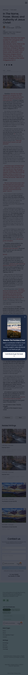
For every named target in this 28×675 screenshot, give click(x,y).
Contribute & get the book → (14, 355)
